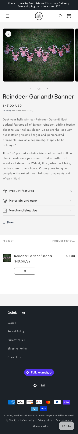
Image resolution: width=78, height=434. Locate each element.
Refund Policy (16, 331)
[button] (7, 16)
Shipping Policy (17, 348)
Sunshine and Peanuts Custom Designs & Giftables (39, 415)
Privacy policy (45, 420)
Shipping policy (41, 425)
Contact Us (14, 357)
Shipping (7, 110)
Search (12, 323)
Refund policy (27, 420)
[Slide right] (47, 89)
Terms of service (64, 420)
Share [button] (10, 222)
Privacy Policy (16, 340)
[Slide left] (31, 89)
